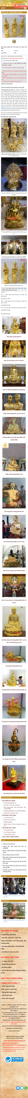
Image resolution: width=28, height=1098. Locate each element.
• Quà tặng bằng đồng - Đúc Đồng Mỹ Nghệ (12, 948)
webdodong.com (22, 1045)
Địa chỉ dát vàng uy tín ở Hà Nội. (14, 360)
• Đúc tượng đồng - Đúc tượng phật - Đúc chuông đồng (14, 942)
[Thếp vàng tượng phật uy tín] (14, 457)
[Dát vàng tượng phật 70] (14, 325)
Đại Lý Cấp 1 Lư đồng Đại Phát (11, 1022)
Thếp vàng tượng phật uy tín (14, 474)
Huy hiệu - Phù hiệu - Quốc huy (12, 805)
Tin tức (3, 840)
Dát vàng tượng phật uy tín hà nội (14, 541)
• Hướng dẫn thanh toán (8, 992)
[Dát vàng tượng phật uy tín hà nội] (14, 527)
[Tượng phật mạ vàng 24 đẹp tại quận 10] (14, 678)
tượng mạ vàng (5, 108)
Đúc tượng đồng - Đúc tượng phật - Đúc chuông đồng (15, 808)
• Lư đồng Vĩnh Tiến (7, 961)
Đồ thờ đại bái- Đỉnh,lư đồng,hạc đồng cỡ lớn (15, 825)
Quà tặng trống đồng (11, 836)
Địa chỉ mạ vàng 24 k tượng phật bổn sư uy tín (14, 601)
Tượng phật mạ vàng (15, 12)
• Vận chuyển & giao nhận (9, 989)
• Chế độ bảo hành (6, 995)
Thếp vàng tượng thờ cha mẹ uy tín (14, 413)
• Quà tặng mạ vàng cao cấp (9, 952)
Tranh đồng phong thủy (10, 832)
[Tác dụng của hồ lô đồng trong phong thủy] (14, 740)
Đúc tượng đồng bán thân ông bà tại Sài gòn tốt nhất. (14, 866)
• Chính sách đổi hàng (8, 986)
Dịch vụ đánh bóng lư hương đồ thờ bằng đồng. (14, 851)
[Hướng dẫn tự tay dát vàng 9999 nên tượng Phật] (14, 425)
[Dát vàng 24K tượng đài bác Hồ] (14, 493)
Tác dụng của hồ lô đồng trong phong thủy (14, 760)
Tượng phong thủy (9, 830)
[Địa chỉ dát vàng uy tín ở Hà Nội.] (14, 349)
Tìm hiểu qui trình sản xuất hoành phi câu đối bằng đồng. (14, 870)
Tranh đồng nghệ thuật (10, 803)
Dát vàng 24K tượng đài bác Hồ (14, 511)
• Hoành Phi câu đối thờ (8, 964)
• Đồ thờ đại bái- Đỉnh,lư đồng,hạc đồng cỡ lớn (13, 972)
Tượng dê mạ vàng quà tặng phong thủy (14, 721)
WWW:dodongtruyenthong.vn (10, 1043)
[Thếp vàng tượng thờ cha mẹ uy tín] (14, 402)
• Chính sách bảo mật (7, 998)
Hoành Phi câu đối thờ (10, 819)
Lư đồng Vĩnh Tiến (8, 817)
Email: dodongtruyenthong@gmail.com (14, 1040)
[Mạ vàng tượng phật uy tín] (14, 654)
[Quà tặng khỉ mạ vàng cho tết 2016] (14, 777)
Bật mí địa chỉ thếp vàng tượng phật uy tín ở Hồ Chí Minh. (14, 858)
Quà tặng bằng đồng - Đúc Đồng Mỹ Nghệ (14, 810)
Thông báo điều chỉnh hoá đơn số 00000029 (14, 847)
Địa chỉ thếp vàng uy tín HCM (11, 854)
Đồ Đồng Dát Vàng (9, 828)
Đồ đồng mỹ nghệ (9, 800)
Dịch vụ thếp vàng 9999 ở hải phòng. (14, 389)
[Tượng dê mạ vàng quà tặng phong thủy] (14, 706)
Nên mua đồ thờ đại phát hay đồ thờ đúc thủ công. (14, 862)
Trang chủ (5, 12)
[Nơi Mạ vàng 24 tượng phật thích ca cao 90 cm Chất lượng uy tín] (14, 621)
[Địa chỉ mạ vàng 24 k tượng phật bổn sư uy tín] (14, 585)
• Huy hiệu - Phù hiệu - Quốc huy (11, 937)
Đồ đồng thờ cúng (9, 815)
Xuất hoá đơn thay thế (9, 844)
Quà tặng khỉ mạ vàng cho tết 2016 (14, 793)
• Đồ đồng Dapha (6, 967)
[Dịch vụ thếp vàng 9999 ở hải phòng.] (14, 375)
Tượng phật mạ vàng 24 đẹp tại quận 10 (14, 689)
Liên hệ (16, 50)
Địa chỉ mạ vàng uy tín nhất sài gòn (14, 570)
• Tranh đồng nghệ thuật (8, 934)
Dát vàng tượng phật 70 (14, 336)
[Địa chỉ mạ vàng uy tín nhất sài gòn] (14, 556)
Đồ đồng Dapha (8, 822)
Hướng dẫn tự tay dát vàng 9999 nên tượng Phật (14, 439)
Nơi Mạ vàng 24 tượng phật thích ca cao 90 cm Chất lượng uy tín (14, 641)
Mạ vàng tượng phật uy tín (14, 666)
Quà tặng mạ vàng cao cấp (11, 813)
